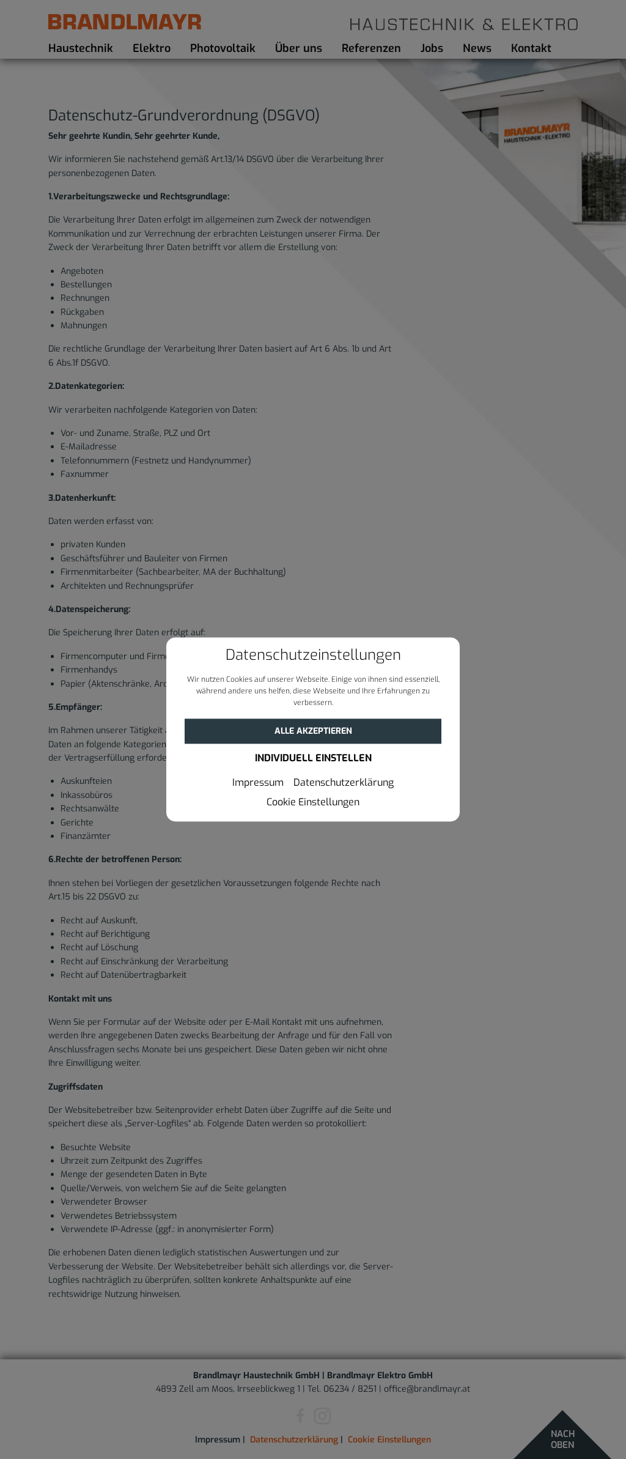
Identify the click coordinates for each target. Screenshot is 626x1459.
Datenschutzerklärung (343, 783)
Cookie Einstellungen (313, 803)
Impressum (258, 783)
